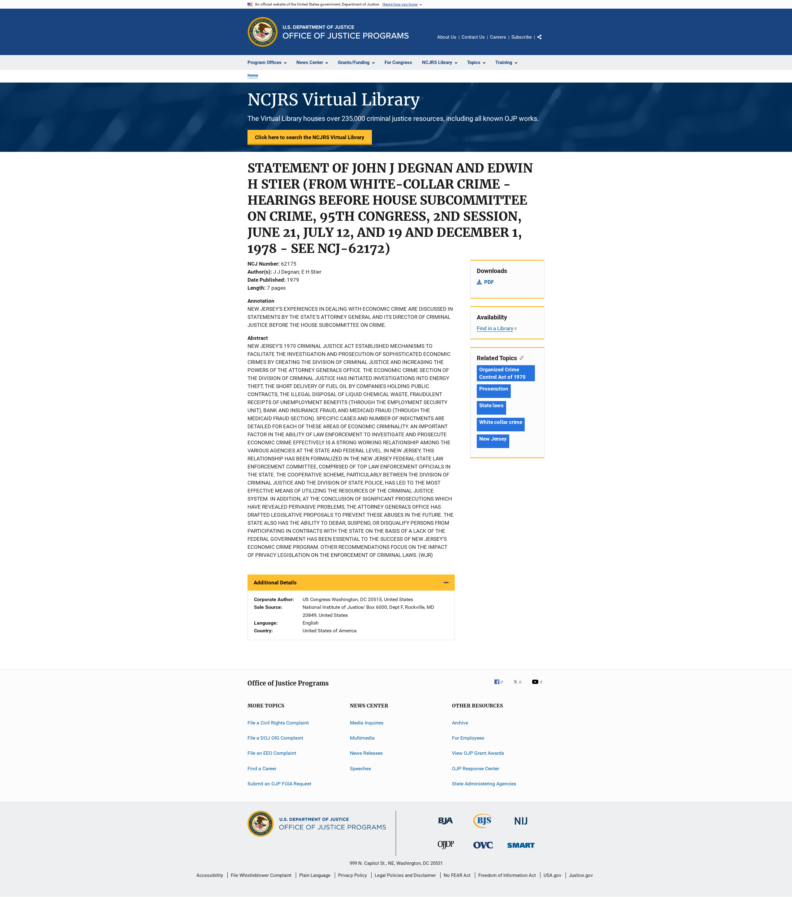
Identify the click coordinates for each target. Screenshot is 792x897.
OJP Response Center (475, 768)
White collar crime (500, 422)
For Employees (468, 738)
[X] (520, 686)
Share (544, 41)
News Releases (366, 753)
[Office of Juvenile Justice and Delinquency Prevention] (446, 850)
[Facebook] (501, 686)
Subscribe (521, 37)
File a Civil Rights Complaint (278, 723)
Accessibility (209, 875)
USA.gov (552, 875)
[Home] (346, 32)
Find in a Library (495, 328)
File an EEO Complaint (272, 753)
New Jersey (493, 439)
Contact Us (473, 37)
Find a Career (262, 768)
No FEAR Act (457, 875)
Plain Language (314, 875)
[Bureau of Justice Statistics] (483, 829)
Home (253, 75)
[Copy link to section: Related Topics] (520, 357)
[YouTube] (538, 686)
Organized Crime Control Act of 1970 (502, 373)
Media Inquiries (366, 723)
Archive (460, 723)
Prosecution (493, 389)
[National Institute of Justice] (521, 826)
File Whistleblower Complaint (261, 875)
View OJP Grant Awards (478, 753)
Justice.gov (581, 875)
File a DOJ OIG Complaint (275, 738)
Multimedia (362, 738)
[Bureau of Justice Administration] (445, 825)
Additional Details (275, 582)
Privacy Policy (352, 875)
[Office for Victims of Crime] (483, 849)
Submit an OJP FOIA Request (279, 784)
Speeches (360, 768)
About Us (446, 37)
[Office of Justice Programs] (263, 32)
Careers (498, 37)
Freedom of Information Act (507, 875)
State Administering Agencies (484, 784)
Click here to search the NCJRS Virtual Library (309, 137)
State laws (491, 405)
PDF (489, 282)
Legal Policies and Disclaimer (405, 875)
